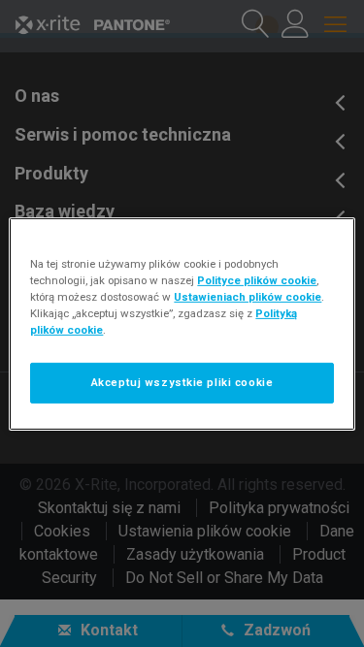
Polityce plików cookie (256, 279)
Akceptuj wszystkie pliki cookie (182, 382)
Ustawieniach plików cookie (247, 297)
